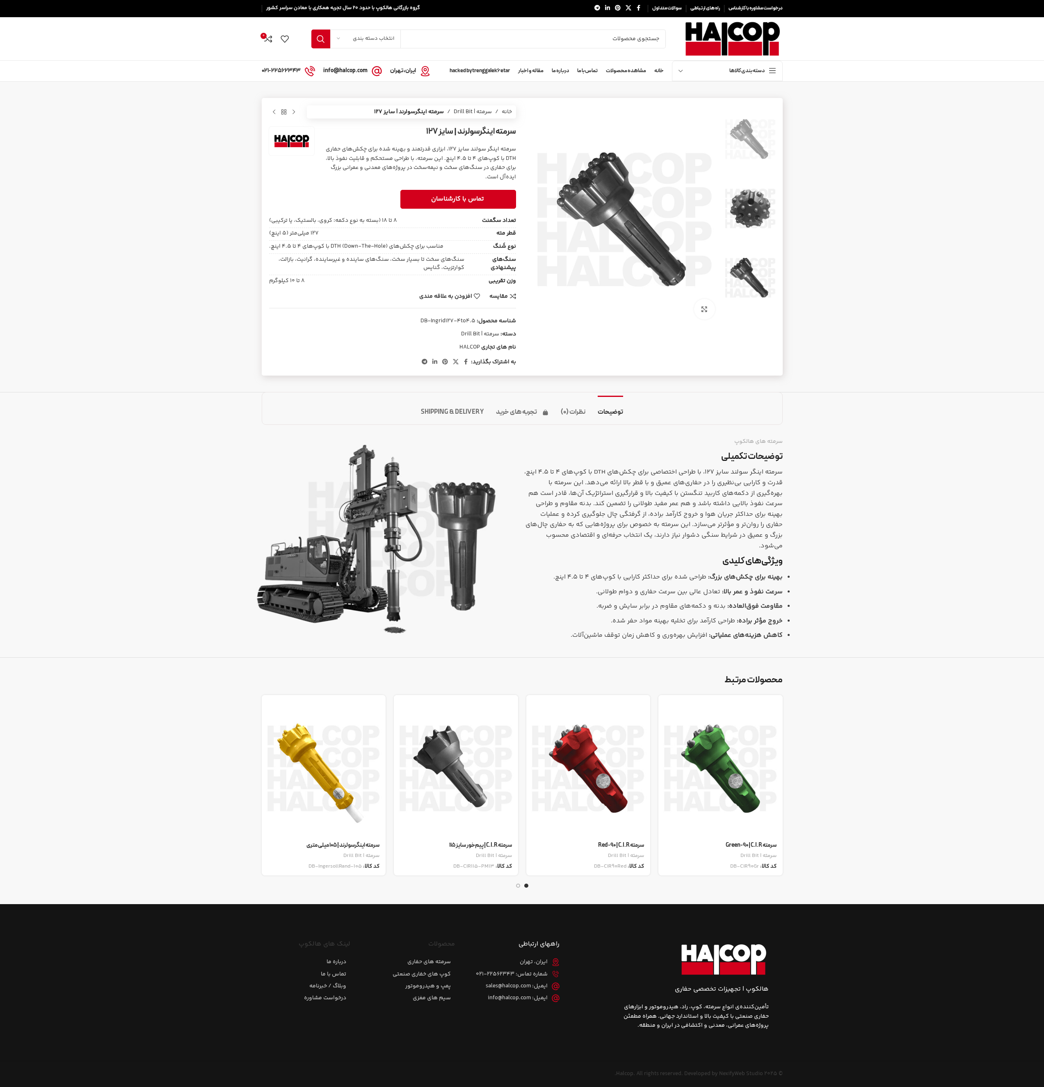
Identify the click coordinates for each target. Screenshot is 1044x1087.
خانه (507, 111)
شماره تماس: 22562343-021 (512, 974)
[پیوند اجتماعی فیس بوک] (639, 8)
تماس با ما (333, 974)
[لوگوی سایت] (732, 38)
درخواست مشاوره (325, 998)
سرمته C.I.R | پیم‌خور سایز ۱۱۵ (480, 845)
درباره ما (336, 961)
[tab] (610, 408)
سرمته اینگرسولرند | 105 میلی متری (342, 845)
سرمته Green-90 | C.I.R (751, 845)
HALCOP (469, 347)
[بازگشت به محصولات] (284, 112)
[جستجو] (320, 39)
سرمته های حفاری (429, 961)
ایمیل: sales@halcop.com (517, 986)
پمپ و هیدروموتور (428, 986)
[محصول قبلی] (294, 112)
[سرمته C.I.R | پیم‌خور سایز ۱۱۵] (456, 765)
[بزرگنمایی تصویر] (704, 309)
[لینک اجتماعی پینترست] (617, 8)
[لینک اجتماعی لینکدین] (607, 8)
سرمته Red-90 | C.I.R (621, 845)
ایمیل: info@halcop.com (518, 998)
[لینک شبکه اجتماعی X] (628, 8)
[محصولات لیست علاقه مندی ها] (284, 39)
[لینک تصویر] (723, 959)
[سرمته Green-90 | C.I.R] (720, 765)
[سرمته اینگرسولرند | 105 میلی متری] (324, 765)
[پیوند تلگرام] (597, 8)
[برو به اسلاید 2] (518, 886)
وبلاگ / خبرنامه (327, 986)
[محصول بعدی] (274, 112)
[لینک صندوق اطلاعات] (410, 71)
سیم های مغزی (432, 998)
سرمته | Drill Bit (473, 111)
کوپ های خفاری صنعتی (422, 974)
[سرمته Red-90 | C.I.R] (588, 765)
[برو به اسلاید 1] (526, 886)
